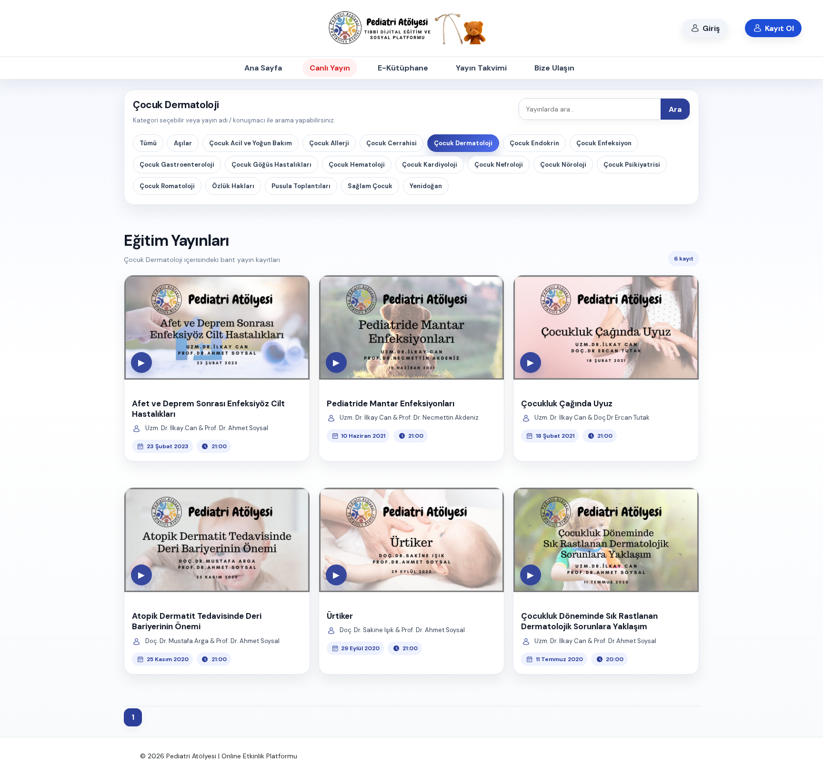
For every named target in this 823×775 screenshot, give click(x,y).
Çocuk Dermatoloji (463, 143)
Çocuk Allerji (329, 143)
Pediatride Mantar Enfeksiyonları (390, 403)
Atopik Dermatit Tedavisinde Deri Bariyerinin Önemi (196, 621)
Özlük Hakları (233, 186)
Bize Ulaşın (554, 68)
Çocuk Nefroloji (498, 165)
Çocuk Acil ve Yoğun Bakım (250, 143)
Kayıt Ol (778, 28)
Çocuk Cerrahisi (391, 143)
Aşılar (183, 143)
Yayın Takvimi (481, 68)
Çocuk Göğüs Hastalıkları (271, 165)
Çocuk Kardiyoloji (429, 165)
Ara (675, 109)
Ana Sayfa (263, 68)
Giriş (710, 28)
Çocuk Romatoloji (167, 186)
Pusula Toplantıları (301, 186)
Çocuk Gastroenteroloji (177, 165)
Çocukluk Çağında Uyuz (566, 403)
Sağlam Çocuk (370, 186)
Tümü (148, 143)
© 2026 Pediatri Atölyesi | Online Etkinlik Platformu (218, 756)
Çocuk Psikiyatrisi (631, 165)
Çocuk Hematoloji (357, 165)
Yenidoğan (426, 186)
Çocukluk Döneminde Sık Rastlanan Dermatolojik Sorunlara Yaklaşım (589, 621)
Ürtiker (340, 616)
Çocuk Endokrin (534, 143)
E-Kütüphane (403, 68)
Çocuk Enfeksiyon (604, 143)
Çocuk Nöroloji (563, 165)
